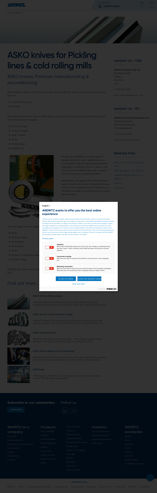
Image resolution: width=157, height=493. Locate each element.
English (45, 206)
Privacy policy (47, 238)
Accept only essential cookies (89, 279)
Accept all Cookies (65, 279)
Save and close (78, 284)
